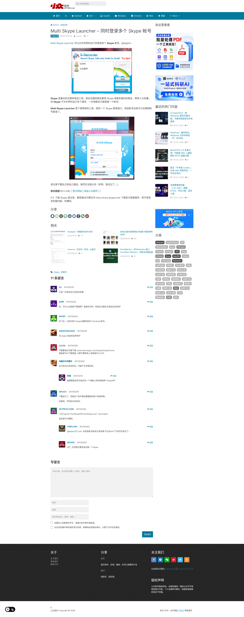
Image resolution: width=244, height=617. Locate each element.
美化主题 (171, 293)
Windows (121, 16)
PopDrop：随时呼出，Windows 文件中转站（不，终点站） (180, 135)
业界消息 (160, 265)
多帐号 (64, 272)
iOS (91, 16)
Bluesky (180, 569)
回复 (151, 287)
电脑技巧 (178, 283)
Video (185, 256)
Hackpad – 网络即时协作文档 (80, 231)
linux (168, 256)
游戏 (169, 283)
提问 (103, 570)
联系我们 (54, 561)
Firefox (159, 251)
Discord (189, 569)
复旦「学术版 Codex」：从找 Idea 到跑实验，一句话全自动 (181, 170)
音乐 (176, 297)
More (174, 16)
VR (157, 261)
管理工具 (167, 288)
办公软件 (180, 265)
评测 (180, 293)
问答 (169, 297)
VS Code (166, 261)
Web (151, 16)
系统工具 (185, 288)
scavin (79, 36)
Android (78, 16)
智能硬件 (176, 279)
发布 (103, 558)
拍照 (158, 279)
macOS (106, 16)
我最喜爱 (171, 274)
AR (182, 242)
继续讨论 (54, 564)
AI (66, 16)
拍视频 (166, 279)
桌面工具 (187, 279)
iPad (184, 251)
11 (87, 36)
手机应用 (182, 274)
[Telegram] (160, 559)
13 (82, 236)
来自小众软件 (91, 191)
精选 (163, 16)
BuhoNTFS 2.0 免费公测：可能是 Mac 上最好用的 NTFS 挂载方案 (181, 153)
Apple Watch (172, 242)
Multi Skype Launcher (62, 43)
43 (135, 238)
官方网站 (77, 191)
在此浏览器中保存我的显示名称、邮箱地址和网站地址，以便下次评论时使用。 (87, 527)
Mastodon (170, 569)
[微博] (173, 559)
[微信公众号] (167, 559)
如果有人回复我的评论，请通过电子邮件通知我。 (75, 523)
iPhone (159, 256)
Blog (172, 247)
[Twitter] (180, 559)
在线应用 (54, 36)
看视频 (188, 283)
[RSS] (186, 559)
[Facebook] (153, 559)
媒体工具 (171, 270)
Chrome (137, 16)
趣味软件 (160, 297)
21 (135, 256)
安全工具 (182, 270)
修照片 (170, 265)
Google (169, 251)
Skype (56, 272)
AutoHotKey (161, 247)
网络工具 (160, 293)
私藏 (158, 288)
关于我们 (54, 558)
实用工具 (160, 274)
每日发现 (160, 283)
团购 (189, 265)
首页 (57, 16)
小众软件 (54, 610)
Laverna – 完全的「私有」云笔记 (81, 249)
